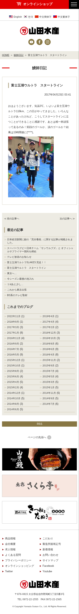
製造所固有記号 (52, 543)
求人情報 (10, 549)
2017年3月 (13, 327)
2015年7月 (48, 371)
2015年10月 (13, 365)
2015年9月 (48, 365)
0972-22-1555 (30, 599)
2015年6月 (13, 376)
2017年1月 (13, 332)
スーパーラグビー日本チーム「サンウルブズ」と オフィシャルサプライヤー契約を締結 (40, 250)
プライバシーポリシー (18, 560)
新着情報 (48, 549)
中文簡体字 (45, 16)
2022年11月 (13, 316)
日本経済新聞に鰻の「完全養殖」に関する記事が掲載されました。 (40, 241)
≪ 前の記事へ (11, 218)
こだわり (48, 538)
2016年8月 (48, 343)
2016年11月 (13, 338)
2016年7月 (13, 349)
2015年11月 (49, 360)
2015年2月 (13, 387)
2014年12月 (13, 393)
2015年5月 (48, 376)
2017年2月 (48, 327)
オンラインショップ (37, 4)
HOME (5, 55)
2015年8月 (13, 371)
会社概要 (10, 543)
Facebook (48, 565)
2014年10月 (13, 398)
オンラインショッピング (19, 565)
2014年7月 (48, 404)
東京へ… (12, 273)
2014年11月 (49, 393)
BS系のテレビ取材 (17, 295)
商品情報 (10, 538)
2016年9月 (13, 343)
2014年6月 (13, 409)
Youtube (47, 571)
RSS (39, 423)
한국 (30, 16)
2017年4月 (48, 321)
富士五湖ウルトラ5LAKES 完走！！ (26, 262)
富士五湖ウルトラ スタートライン (26, 267)
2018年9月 (13, 321)
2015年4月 (13, 382)
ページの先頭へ (37, 437)
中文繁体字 (64, 16)
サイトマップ (50, 560)
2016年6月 (48, 349)
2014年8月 (13, 404)
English (18, 16)
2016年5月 (13, 354)
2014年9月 (48, 398)
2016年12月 (49, 332)
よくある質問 (13, 554)
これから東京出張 (17, 289)
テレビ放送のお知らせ (19, 256)
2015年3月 (48, 382)
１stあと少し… (15, 284)
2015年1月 (48, 387)
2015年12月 (13, 360)
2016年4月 (48, 354)
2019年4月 (48, 316)
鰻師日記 (18, 55)
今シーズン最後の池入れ (20, 278)
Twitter (9, 571)
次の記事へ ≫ (67, 218)
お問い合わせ (50, 554)
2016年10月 (49, 338)
